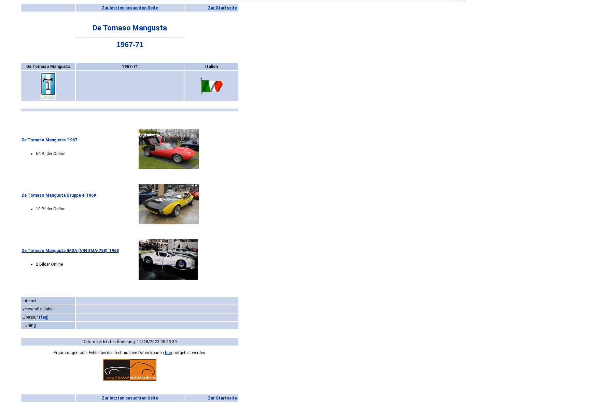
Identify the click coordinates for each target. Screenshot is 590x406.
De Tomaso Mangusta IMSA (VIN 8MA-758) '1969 (70, 250)
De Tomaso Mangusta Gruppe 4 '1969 (59, 195)
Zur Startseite (222, 7)
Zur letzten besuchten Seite (130, 7)
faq (43, 317)
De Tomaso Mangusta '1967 (49, 140)
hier (168, 352)
